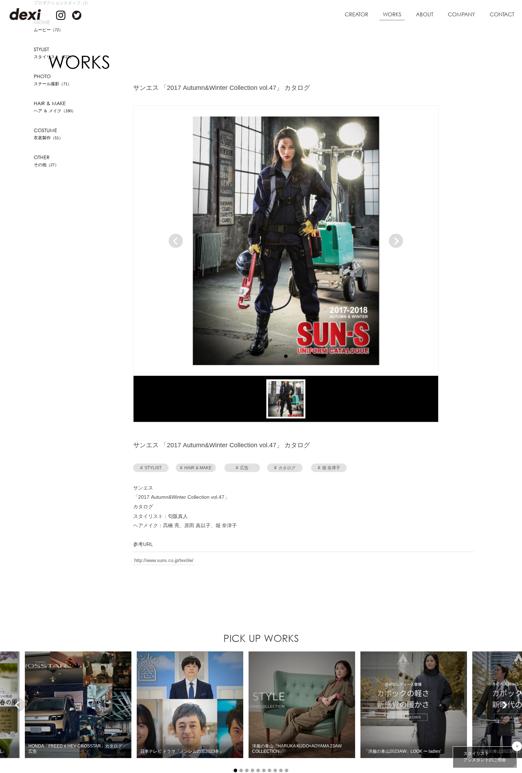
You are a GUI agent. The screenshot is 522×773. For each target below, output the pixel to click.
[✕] (517, 746)
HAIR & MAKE (196, 468)
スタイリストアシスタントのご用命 (484, 756)
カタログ (284, 468)
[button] (286, 356)
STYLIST (151, 468)
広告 (242, 468)
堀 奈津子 (329, 468)
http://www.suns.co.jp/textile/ (164, 560)
